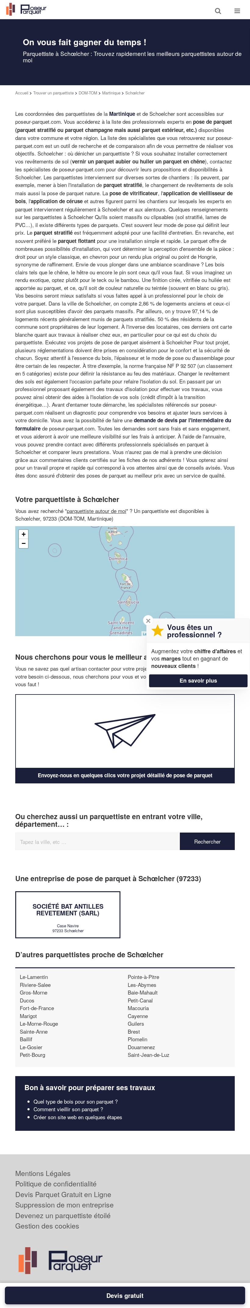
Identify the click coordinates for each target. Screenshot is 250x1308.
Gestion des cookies (47, 1226)
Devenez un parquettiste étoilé (63, 1215)
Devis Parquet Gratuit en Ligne (63, 1194)
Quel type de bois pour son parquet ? (76, 1101)
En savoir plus (198, 680)
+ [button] (24, 534)
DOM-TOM (88, 93)
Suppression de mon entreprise (64, 1205)
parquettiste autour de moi (96, 511)
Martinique (111, 93)
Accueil (21, 93)
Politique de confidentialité (56, 1183)
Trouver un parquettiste (53, 93)
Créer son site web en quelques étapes (78, 1117)
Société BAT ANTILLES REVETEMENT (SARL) (68, 909)
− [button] (24, 543)
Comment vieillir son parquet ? (68, 1109)
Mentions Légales (43, 1173)
